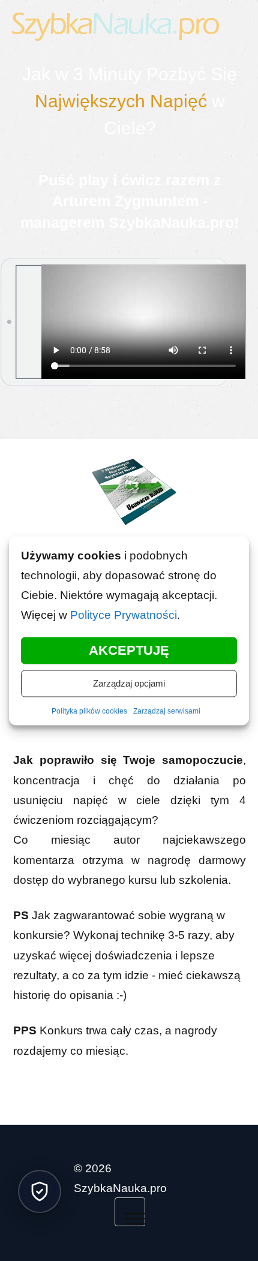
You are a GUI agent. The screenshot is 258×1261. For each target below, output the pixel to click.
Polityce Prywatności (123, 614)
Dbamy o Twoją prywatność (39, 1191)
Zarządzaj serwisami (165, 711)
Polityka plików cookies (91, 711)
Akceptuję (129, 649)
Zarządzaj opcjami (129, 683)
